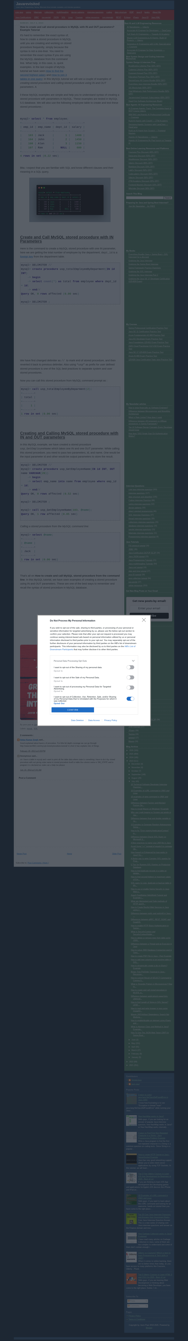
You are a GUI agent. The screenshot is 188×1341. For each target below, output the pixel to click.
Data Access (94, 720)
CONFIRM (72, 710)
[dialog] (94, 670)
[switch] (130, 667)
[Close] (145, 621)
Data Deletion (77, 720)
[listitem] (94, 660)
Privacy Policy (110, 720)
